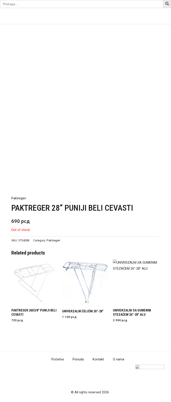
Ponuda (78, 359)
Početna (57, 359)
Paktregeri (18, 198)
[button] (167, 4)
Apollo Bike (22, 16)
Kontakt (98, 359)
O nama (118, 359)
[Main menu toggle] (162, 16)
